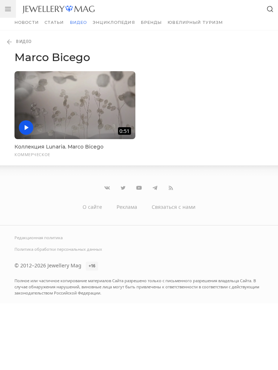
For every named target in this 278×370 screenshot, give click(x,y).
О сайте (92, 206)
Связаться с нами (173, 206)
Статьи (54, 22)
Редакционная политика (38, 237)
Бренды (151, 22)
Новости (26, 22)
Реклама (127, 206)
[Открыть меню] (8, 9)
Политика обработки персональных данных (58, 249)
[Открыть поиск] (270, 9)
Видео (78, 22)
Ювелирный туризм (195, 22)
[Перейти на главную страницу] (58, 9)
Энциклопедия (114, 22)
